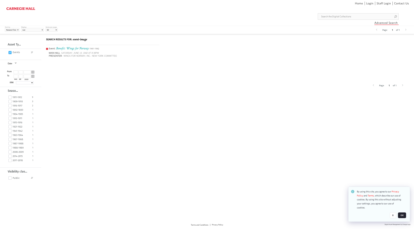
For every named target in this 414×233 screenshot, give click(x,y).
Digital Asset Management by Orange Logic (398, 224)
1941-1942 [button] (17, 130)
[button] (395, 16)
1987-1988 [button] (18, 143)
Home (359, 3)
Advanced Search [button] (386, 23)
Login (369, 3)
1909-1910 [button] (18, 101)
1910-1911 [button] (17, 118)
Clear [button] (12, 82)
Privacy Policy (217, 225)
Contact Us (401, 3)
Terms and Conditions (199, 225)
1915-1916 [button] (17, 122)
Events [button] (16, 52)
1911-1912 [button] (17, 97)
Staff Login (384, 3)
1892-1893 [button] (18, 109)
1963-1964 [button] (18, 135)
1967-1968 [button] (18, 139)
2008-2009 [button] (18, 151)
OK (402, 215)
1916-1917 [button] (17, 105)
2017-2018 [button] (18, 160)
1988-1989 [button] (18, 147)
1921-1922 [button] (17, 126)
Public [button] (16, 178)
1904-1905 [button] (18, 114)
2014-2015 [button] (18, 156)
